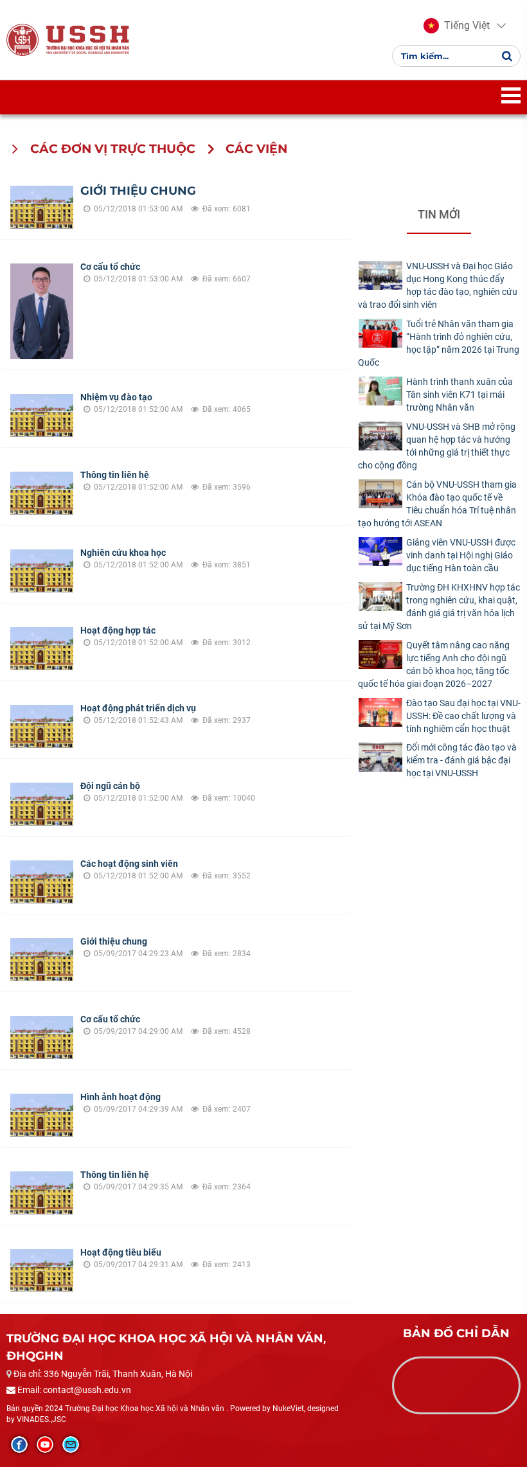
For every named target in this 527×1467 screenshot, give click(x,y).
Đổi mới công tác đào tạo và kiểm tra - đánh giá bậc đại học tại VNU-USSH (461, 760)
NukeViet (288, 1408)
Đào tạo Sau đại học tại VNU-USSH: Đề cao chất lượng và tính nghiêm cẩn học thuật (463, 716)
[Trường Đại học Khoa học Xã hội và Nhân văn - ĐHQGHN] (22, 39)
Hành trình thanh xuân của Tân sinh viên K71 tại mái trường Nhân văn (459, 395)
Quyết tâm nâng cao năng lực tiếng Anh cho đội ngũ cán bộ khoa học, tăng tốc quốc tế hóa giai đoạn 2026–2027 (434, 664)
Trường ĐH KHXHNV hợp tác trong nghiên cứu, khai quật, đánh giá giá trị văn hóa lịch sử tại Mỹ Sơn (439, 606)
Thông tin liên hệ (114, 475)
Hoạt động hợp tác (118, 630)
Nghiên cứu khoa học (123, 552)
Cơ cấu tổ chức (110, 267)
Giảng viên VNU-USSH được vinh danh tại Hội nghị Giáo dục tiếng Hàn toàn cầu (460, 555)
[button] (457, 25)
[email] (71, 1444)
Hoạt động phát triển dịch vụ (138, 708)
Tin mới (439, 214)
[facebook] (19, 1444)
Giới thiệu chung (138, 191)
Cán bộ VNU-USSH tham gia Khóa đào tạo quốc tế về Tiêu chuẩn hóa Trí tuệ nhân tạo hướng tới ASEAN (437, 503)
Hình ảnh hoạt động (120, 1097)
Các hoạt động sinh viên (129, 863)
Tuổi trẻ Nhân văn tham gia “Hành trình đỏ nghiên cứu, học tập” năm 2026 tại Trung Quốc (438, 343)
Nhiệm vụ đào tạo (116, 397)
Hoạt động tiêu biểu (120, 1252)
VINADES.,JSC (41, 1419)
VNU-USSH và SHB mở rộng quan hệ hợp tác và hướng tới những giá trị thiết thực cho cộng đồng (436, 446)
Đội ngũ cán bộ (110, 786)
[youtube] (45, 1444)
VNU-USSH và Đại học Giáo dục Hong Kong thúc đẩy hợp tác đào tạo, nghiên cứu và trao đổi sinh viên (437, 285)
